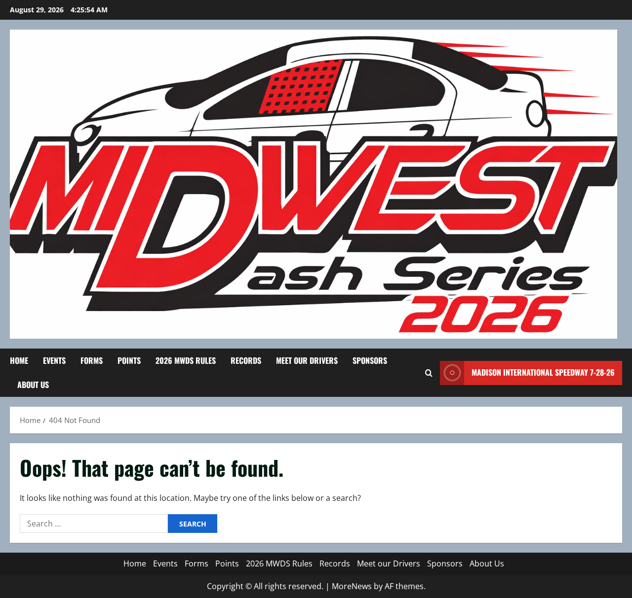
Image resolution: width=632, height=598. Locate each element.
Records (246, 360)
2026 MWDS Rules (186, 360)
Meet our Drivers (307, 360)
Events (54, 360)
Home (19, 360)
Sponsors (370, 360)
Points (129, 360)
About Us (33, 384)
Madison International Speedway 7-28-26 (543, 372)
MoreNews (352, 586)
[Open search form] (429, 373)
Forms (91, 360)
